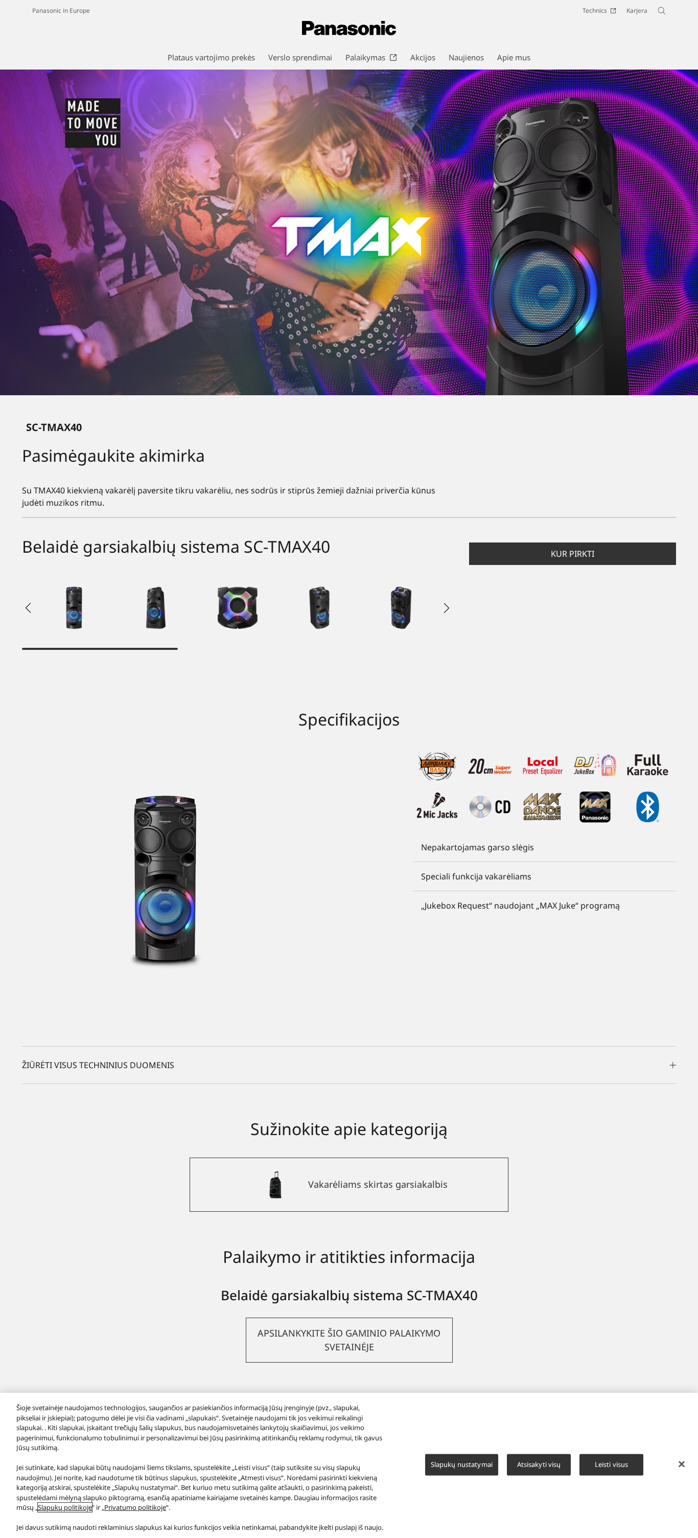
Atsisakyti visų (539, 1464)
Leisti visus (612, 1464)
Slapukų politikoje (65, 1507)
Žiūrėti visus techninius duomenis (98, 1065)
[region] (349, 1465)
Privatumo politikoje (135, 1507)
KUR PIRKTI (572, 553)
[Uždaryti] (681, 1464)
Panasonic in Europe (61, 10)
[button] (74, 608)
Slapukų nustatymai (462, 1464)
